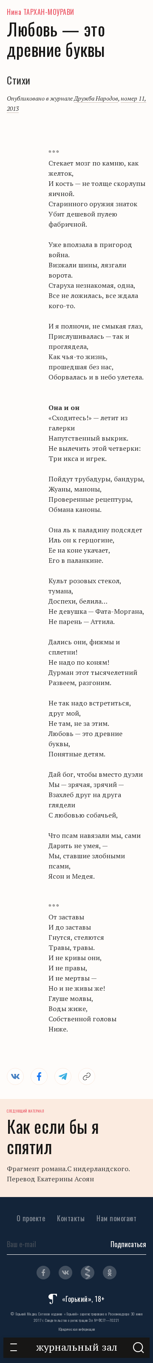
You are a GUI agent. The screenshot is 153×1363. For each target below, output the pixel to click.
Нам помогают (116, 1218)
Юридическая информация (76, 1329)
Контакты (71, 1218)
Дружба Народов (96, 98)
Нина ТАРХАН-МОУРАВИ (40, 12)
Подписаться (128, 1244)
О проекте (31, 1218)
